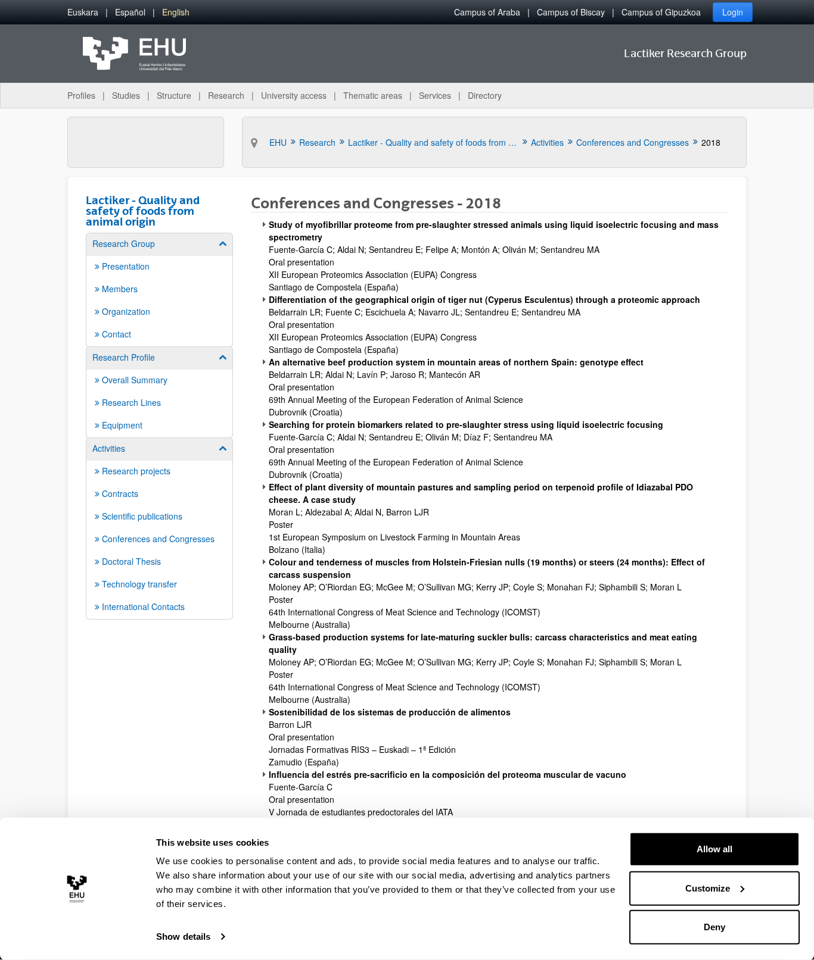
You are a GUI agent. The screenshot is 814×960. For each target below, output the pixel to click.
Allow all (714, 849)
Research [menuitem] (226, 95)
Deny (714, 927)
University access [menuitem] (294, 95)
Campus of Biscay (571, 12)
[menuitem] (82, 12)
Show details (183, 936)
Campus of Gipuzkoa (661, 12)
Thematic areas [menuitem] (372, 95)
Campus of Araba (487, 12)
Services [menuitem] (435, 95)
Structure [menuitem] (174, 95)
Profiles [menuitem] (81, 95)
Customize (707, 888)
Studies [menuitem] (126, 95)
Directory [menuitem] (485, 95)
